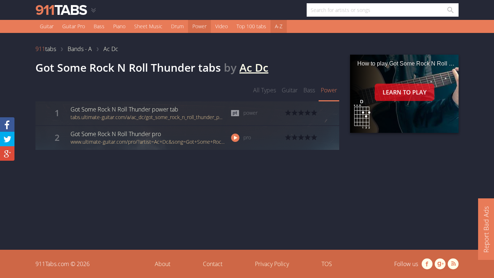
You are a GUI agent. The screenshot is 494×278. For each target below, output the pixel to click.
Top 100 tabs (251, 26)
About (162, 264)
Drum (177, 26)
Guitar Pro (73, 26)
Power (199, 26)
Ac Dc (253, 67)
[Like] (7, 124)
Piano (119, 26)
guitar (290, 90)
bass (309, 90)
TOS (326, 264)
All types (264, 90)
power (329, 90)
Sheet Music (148, 26)
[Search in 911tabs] (450, 10)
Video (221, 26)
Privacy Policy (272, 264)
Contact (212, 264)
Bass (99, 26)
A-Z (278, 26)
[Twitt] (7, 139)
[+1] (7, 153)
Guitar (47, 26)
